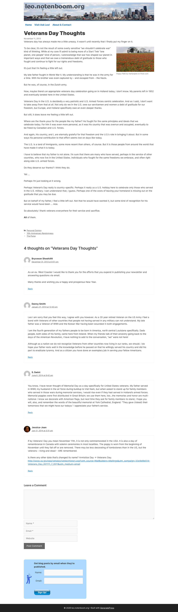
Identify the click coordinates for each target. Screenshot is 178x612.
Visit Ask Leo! (42, 25)
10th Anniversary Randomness (40, 233)
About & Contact (62, 25)
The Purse (31, 236)
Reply (30, 289)
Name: (38, 572)
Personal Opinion (34, 230)
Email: (39, 580)
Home (28, 25)
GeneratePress (107, 608)
